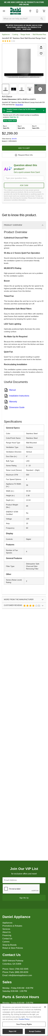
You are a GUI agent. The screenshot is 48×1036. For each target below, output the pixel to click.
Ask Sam (24, 185)
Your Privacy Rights (24, 1024)
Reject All (12, 1031)
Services (6, 929)
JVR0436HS (12, 141)
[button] (4, 11)
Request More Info (25, 155)
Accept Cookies (35, 1031)
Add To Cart (24, 148)
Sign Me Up (24, 898)
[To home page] (15, 11)
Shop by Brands (9, 945)
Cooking (15, 34)
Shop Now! (27, 29)
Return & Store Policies (12, 948)
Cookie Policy (24, 1019)
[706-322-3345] (37, 11)
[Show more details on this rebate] (43, 110)
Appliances (6, 34)
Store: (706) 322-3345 (18, 969)
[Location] (30, 11)
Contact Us (7, 939)
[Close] (45, 1007)
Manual (12, 390)
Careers (5, 942)
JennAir (14, 139)
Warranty (13, 402)
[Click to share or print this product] (41, 47)
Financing (6, 935)
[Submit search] (42, 18)
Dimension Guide (16, 407)
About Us (6, 932)
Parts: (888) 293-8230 (18, 972)
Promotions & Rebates (12, 926)
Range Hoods (25, 34)
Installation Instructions (19, 396)
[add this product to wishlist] (41, 53)
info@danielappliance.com (20, 975)
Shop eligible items (10, 120)
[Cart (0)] (44, 11)
